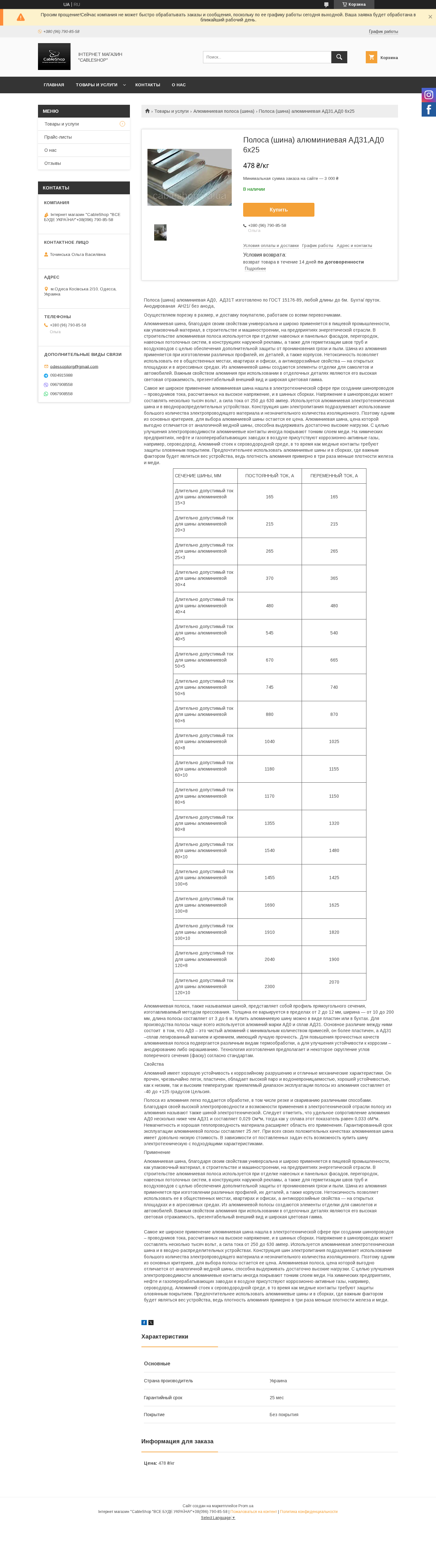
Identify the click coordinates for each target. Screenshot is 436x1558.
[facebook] (144, 1323)
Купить (279, 209)
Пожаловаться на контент (253, 1511)
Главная (54, 84)
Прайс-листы (58, 137)
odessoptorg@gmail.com (74, 366)
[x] (151, 1323)
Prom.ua (245, 1506)
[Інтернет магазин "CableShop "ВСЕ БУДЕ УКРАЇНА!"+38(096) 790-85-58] (54, 68)
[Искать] (339, 57)
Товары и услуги (96, 84)
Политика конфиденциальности (309, 1511)
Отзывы (52, 163)
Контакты (147, 84)
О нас (179, 84)
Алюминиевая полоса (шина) (223, 111)
